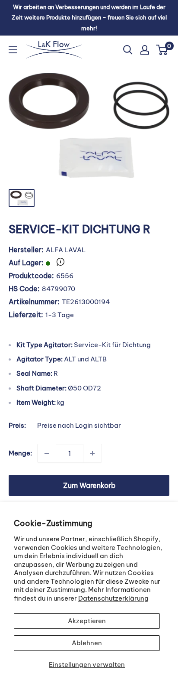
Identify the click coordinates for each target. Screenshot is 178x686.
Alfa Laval (66, 250)
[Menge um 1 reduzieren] (47, 453)
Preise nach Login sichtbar (79, 425)
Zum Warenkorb (89, 485)
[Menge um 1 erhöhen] (92, 453)
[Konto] (144, 50)
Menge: (20, 453)
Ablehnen (87, 643)
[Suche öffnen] (128, 50)
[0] (162, 50)
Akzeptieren (87, 621)
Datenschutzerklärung (113, 598)
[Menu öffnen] (13, 49)
